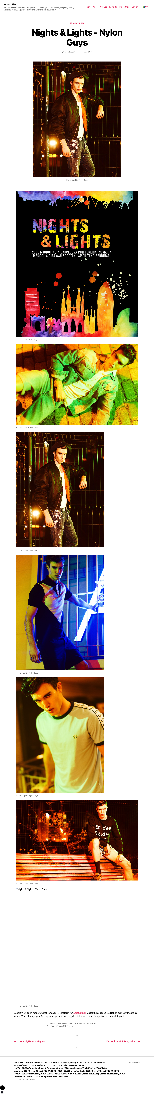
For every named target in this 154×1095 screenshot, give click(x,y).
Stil (64, 1026)
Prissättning (124, 7)
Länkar (135, 7)
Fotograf (97, 1023)
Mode (64, 1023)
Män (76, 1023)
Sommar (70, 1026)
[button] (2, 1087)
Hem (88, 7)
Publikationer (77, 23)
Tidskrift (71, 1023)
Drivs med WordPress (26, 1079)
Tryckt (59, 1026)
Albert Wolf (10, 4)
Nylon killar (79, 1013)
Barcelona (53, 1023)
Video (95, 7)
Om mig (103, 7)
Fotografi (53, 1026)
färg (59, 1023)
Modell (90, 1023)
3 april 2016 (87, 52)
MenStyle (83, 1023)
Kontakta (113, 7)
